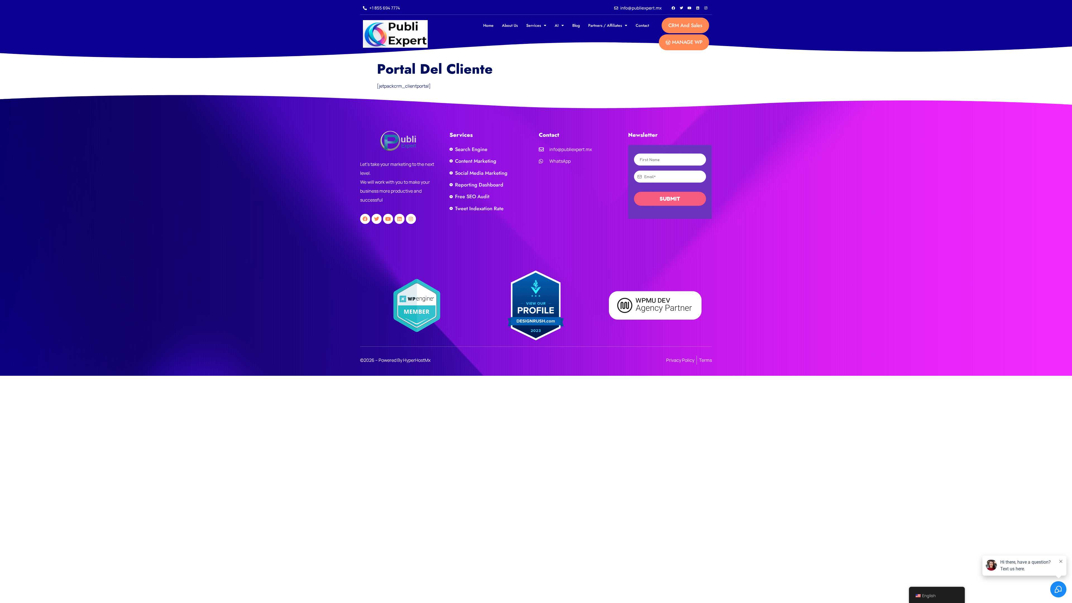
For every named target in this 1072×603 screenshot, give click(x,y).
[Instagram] (705, 8)
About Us (510, 25)
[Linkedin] (697, 8)
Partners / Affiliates (605, 25)
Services (533, 25)
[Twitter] (681, 8)
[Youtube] (689, 8)
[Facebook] (673, 8)
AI (557, 25)
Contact (642, 25)
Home (488, 25)
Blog (576, 25)
